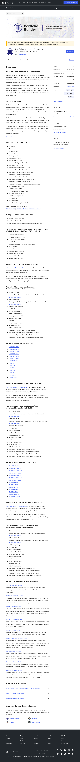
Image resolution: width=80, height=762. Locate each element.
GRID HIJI (12, 363)
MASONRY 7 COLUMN (15, 477)
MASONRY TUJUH (14, 496)
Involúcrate (50, 736)
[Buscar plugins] (22, 13)
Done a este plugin (59, 148)
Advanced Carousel (34, 209)
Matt (62, 738)
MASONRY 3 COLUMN (15, 468)
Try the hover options (15, 297)
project (71, 93)
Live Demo (9, 137)
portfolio (67, 93)
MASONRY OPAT (14, 489)
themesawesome (23, 54)
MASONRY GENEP (14, 494)
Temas (22, 738)
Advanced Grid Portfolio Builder (15, 268)
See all (72, 117)
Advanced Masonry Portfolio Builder (16, 387)
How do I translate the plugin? (15, 698)
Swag (50, 743)
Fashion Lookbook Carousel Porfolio (17, 638)
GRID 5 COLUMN (14, 354)
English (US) (71, 86)
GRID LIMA (12, 372)
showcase (70, 96)
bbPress (63, 741)
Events (49, 738)
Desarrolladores (38, 741)
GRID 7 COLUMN (14, 358)
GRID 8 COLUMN (14, 361)
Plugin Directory (10, 8)
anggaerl (12, 722)
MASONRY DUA (13, 485)
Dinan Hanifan (35, 722)
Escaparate (23, 736)
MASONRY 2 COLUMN (15, 466)
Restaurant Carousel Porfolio (14, 662)
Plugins (22, 741)
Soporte (71, 60)
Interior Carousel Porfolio (13, 630)
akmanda (34, 718)
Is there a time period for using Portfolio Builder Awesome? (23, 689)
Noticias (8, 738)
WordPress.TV (37, 743)
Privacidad (9, 743)
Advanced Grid (10, 209)
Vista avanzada (58, 101)
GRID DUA (12, 365)
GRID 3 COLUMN (14, 349)
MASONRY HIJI (13, 482)
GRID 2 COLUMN (14, 347)
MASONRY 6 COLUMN (15, 475)
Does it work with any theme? (15, 693)
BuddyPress (64, 743)
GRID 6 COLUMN (14, 356)
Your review (57, 117)
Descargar (70, 51)
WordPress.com (65, 736)
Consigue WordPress (71, 2)
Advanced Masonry (22, 209)
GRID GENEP (12, 375)
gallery (68, 90)
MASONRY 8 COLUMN (15, 480)
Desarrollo (30, 60)
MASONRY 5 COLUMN (15, 473)
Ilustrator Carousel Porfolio (14, 619)
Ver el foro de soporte (60, 132)
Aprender (36, 736)
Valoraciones (20, 60)
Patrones (22, 743)
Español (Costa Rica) (26, 752)
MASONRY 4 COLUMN (15, 470)
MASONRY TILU (13, 487)
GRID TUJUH (12, 377)
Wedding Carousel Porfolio (14, 670)
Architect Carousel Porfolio (14, 585)
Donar (49, 741)
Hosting (8, 741)
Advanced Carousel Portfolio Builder (16, 506)
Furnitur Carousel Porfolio (13, 606)
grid (72, 90)
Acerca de (9, 736)
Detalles (10, 60)
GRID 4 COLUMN (14, 351)
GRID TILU (12, 368)
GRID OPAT (12, 370)
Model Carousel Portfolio (13, 651)
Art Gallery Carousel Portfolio (14, 596)
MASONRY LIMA (13, 492)
